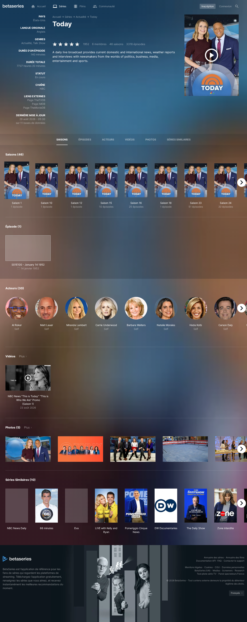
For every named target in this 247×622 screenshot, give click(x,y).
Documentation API (206, 560)
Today (93, 16)
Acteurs (108, 139)
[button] (16, 317)
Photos (150, 139)
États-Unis (39, 20)
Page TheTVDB (36, 100)
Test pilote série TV (206, 573)
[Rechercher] (236, 6)
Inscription (207, 6)
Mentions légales (193, 567)
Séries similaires (179, 139)
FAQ (219, 560)
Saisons (62, 139)
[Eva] (76, 506)
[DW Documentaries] (166, 506)
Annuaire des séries (214, 557)
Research (239, 570)
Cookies (208, 567)
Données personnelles (233, 567)
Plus (22, 356)
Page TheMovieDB (34, 107)
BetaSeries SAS (202, 570)
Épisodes (84, 139)
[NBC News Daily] (16, 506)
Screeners (227, 570)
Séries (68, 16)
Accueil (56, 16)
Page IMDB (38, 103)
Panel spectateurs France (231, 573)
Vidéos (130, 139)
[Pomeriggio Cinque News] (136, 506)
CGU (217, 567)
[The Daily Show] (195, 506)
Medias (216, 570)
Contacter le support (234, 560)
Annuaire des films (235, 557)
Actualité (81, 16)
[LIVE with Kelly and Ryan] (106, 506)
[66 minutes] (46, 506)
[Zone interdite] (225, 506)
